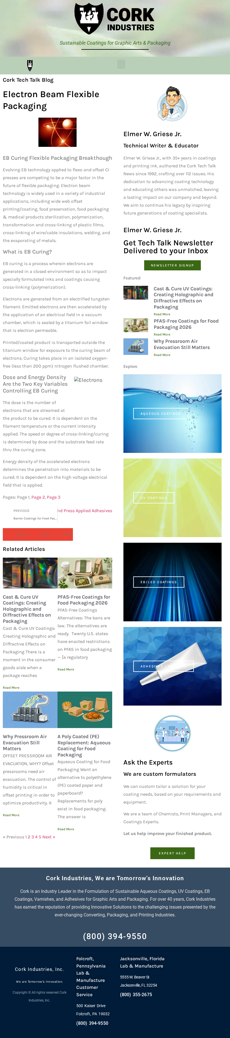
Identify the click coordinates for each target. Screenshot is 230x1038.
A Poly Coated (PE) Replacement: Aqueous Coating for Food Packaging (84, 745)
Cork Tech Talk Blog (28, 80)
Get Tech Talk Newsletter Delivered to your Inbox (168, 246)
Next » (48, 836)
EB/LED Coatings (159, 582)
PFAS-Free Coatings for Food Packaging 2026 (84, 600)
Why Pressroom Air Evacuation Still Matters (25, 742)
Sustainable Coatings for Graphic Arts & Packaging (115, 43)
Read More (11, 688)
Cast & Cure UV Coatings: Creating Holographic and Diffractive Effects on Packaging (27, 609)
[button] (121, 64)
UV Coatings (154, 498)
